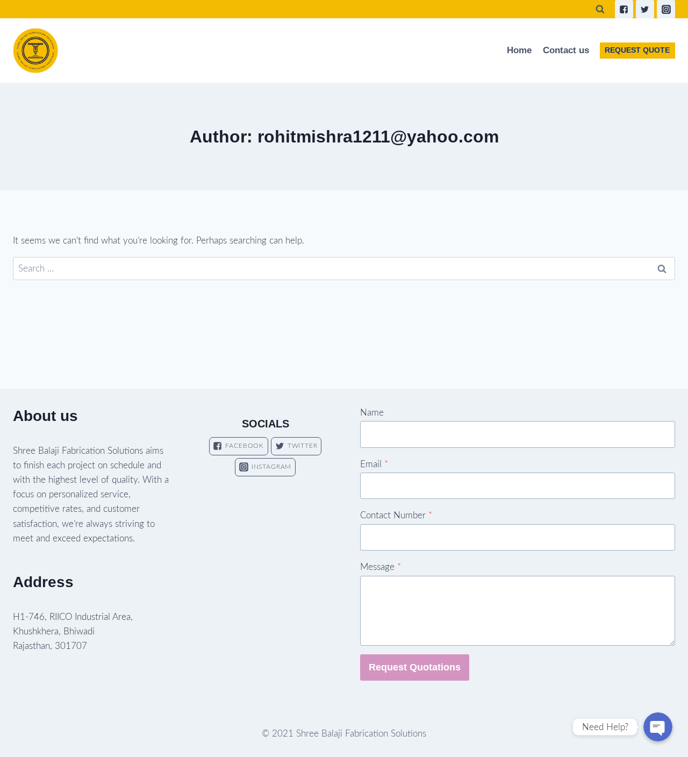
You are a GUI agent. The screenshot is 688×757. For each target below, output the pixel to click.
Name (372, 412)
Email (374, 464)
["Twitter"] (645, 9)
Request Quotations (415, 667)
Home (519, 50)
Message (380, 567)
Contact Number (396, 515)
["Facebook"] (624, 9)
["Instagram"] (666, 9)
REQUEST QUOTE (637, 50)
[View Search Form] (600, 9)
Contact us (566, 50)
